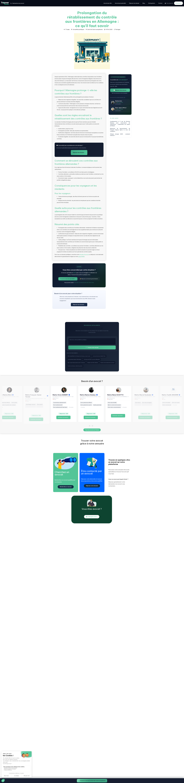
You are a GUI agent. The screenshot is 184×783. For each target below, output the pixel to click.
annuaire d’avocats (84, 254)
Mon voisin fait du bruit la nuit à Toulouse (76, 362)
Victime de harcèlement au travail (107, 362)
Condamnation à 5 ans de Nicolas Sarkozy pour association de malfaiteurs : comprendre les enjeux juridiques (120, 123)
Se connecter (170, 3)
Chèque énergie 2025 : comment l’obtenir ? (120, 134)
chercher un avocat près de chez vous (84, 282)
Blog (144, 3)
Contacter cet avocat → (8, 417)
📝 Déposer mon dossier (120, 90)
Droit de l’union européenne (95, 29)
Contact (160, 3)
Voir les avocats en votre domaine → (120, 93)
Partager (117, 29)
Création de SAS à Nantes (92, 362)
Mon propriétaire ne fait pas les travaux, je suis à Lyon (79, 356)
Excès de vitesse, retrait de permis (75, 366)
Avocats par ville (108, 3)
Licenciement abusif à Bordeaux (74, 359)
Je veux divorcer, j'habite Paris (99, 356)
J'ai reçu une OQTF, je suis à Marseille (92, 359)
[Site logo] (5, 3)
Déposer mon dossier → (79, 152)
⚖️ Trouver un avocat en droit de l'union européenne (92, 780)
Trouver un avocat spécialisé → (68, 278)
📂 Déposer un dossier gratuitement (89, 278)
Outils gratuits (151, 3)
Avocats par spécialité (120, 3)
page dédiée (81, 256)
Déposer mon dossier (134, 3)
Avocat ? (179, 3)
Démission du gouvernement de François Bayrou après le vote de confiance (120, 130)
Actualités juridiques (78, 29)
